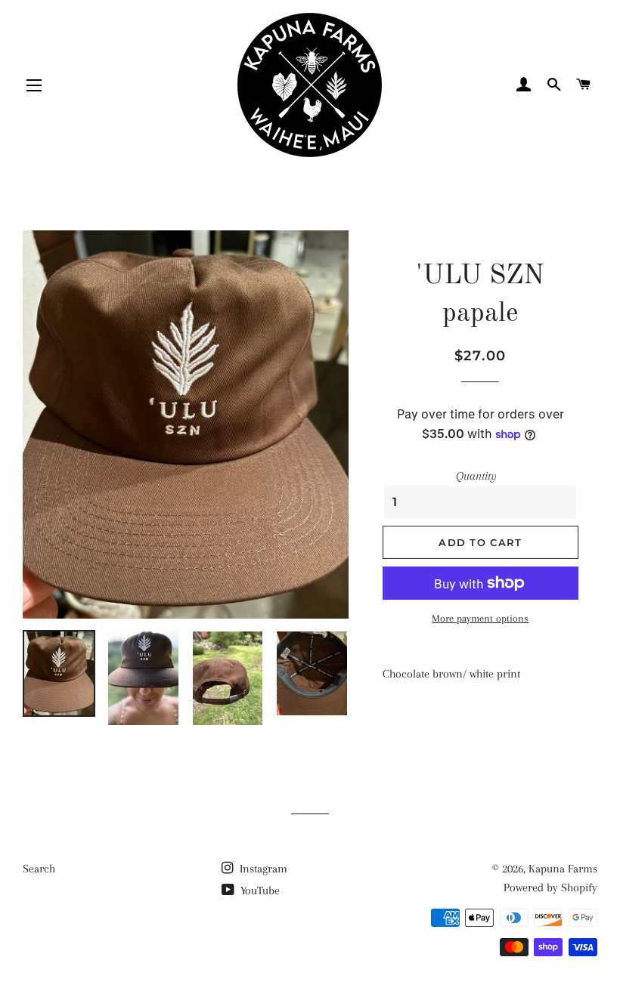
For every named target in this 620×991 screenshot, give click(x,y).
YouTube (258, 890)
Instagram (262, 868)
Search (39, 868)
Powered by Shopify (550, 887)
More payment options (480, 618)
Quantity (476, 476)
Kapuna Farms (563, 868)
